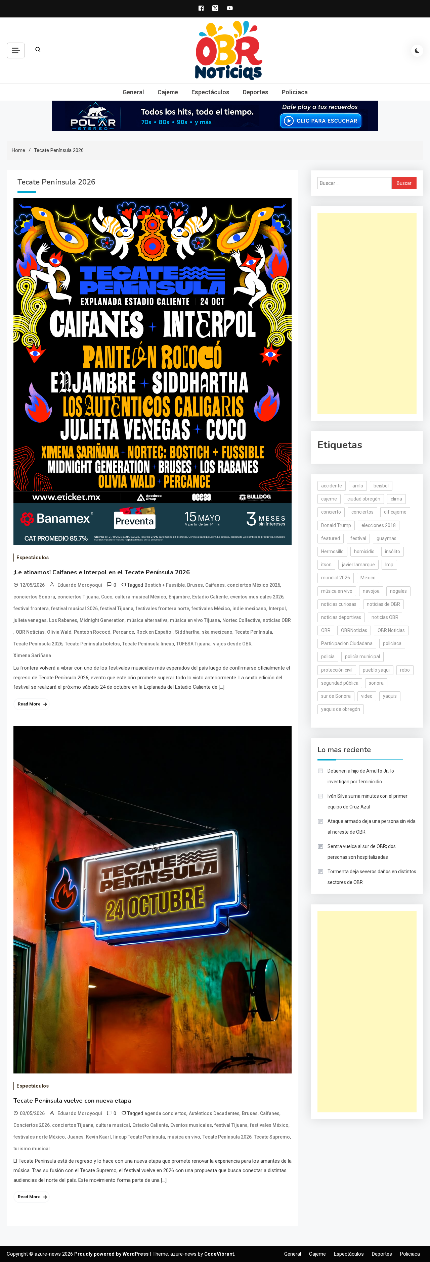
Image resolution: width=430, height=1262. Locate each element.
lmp (389, 564)
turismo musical (31, 1148)
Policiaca (295, 92)
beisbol (381, 485)
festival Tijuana (116, 608)
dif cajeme (395, 512)
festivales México (210, 608)
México (368, 577)
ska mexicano (217, 632)
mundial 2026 (335, 577)
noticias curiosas (338, 604)
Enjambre (179, 596)
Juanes (75, 1137)
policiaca (392, 643)
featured (330, 538)
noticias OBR (277, 620)
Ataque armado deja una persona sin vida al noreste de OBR (372, 827)
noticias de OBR (383, 604)
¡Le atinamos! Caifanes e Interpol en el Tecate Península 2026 (101, 572)
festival (358, 538)
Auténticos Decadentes (214, 1113)
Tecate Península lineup (148, 643)
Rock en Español (154, 632)
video (367, 696)
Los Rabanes (63, 620)
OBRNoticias (354, 630)
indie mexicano (249, 608)
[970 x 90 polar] (215, 115)
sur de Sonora (336, 696)
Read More (29, 703)
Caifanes (215, 585)
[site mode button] (417, 51)
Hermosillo (332, 551)
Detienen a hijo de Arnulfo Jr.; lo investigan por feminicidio (361, 776)
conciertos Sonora (34, 596)
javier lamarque (358, 564)
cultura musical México (140, 596)
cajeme (329, 499)
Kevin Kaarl (98, 1137)
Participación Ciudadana (347, 643)
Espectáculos (210, 92)
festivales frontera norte (162, 608)
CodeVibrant (219, 1254)
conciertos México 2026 (253, 585)
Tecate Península (253, 632)
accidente (331, 485)
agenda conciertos (165, 1113)
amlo (357, 485)
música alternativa (147, 620)
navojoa (371, 591)
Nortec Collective (241, 620)
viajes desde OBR (232, 643)
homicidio (364, 551)
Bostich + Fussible (164, 585)
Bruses (195, 585)
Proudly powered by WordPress (112, 1254)
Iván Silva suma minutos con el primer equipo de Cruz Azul (367, 801)
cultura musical (113, 1125)
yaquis (390, 696)
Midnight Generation (102, 620)
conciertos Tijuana (78, 596)
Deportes (255, 92)
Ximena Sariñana (32, 655)
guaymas (386, 538)
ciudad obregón (363, 499)
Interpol (277, 608)
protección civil (336, 670)
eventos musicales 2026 (257, 596)
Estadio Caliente (210, 596)
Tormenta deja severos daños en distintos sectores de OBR (372, 877)
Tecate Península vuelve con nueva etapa (72, 1101)
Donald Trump (336, 525)
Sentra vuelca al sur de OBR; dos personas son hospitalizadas (362, 852)
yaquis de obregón (340, 709)
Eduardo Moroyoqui (79, 585)
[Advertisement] (367, 313)
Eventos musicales (191, 1125)
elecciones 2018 (378, 525)
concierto (331, 512)
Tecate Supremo (272, 1137)
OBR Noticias (30, 632)
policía (328, 656)
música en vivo (183, 1137)
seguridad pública (339, 683)
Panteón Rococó (92, 632)
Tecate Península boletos (92, 643)
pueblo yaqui (376, 670)
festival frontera (31, 608)
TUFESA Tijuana (193, 643)
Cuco (107, 596)
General (133, 92)
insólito (392, 551)
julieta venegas (30, 620)
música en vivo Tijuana (195, 620)
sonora (376, 683)
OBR (326, 630)
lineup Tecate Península (139, 1137)
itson (326, 564)
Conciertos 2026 (31, 1125)
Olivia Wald (59, 632)
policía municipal (362, 656)
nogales (398, 591)
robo (405, 670)
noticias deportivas (341, 617)
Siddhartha (187, 632)
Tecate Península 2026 (37, 643)
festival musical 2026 (74, 608)
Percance (123, 632)
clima (396, 499)
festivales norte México (39, 1137)
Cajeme (168, 92)
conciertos (362, 512)
